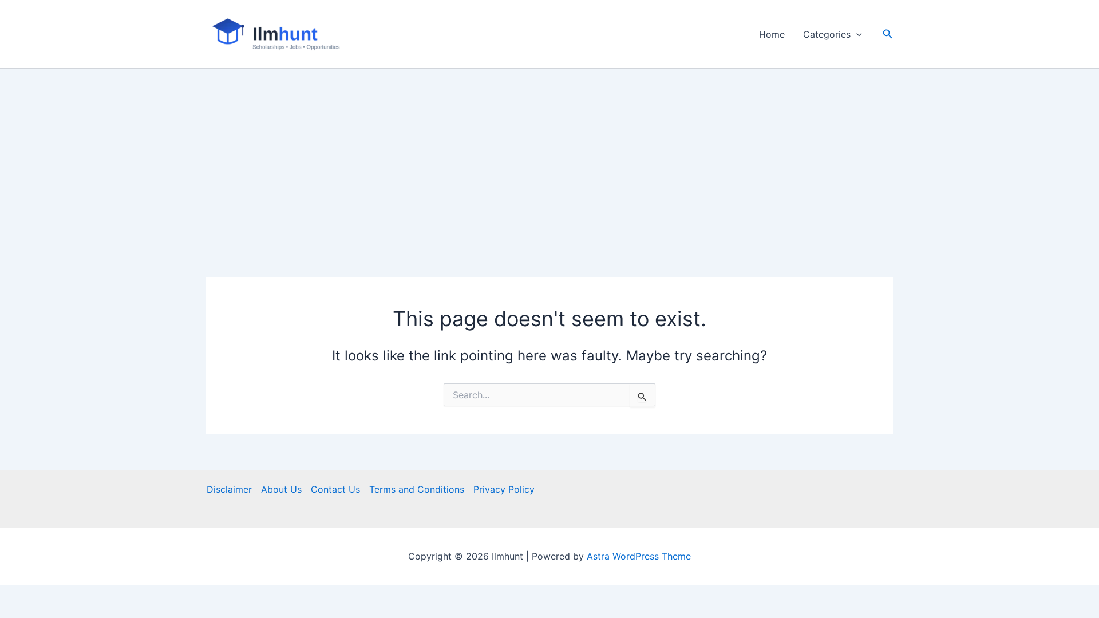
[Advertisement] (549, 154)
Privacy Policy (504, 489)
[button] (856, 34)
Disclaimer (229, 489)
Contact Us (335, 489)
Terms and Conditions (416, 489)
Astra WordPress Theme (639, 556)
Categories (827, 34)
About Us (281, 489)
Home (772, 34)
